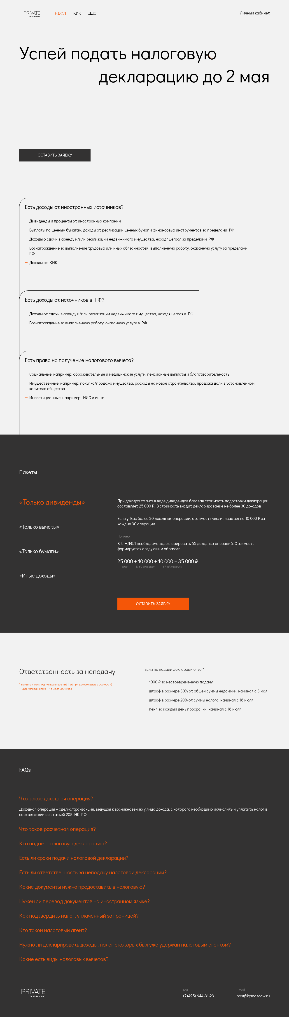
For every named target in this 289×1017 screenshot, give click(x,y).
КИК (77, 13)
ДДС (92, 13)
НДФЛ (60, 13)
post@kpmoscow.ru (253, 995)
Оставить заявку (55, 155)
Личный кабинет (255, 13)
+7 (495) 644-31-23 (198, 995)
